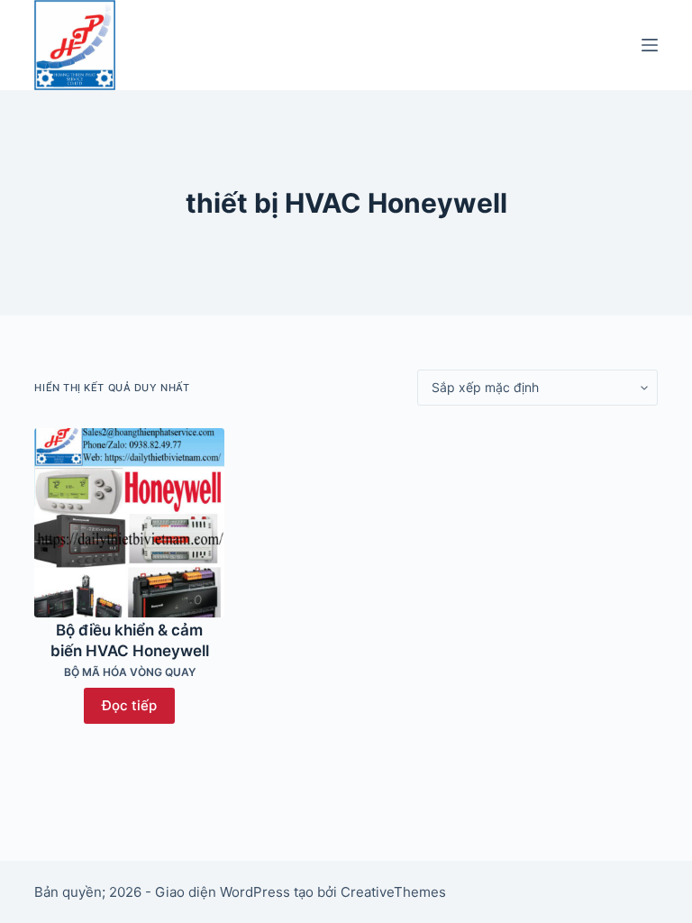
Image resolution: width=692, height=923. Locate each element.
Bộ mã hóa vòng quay (130, 672)
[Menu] (650, 45)
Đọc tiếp (129, 705)
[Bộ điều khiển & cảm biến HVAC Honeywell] (128, 522)
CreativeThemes (393, 891)
